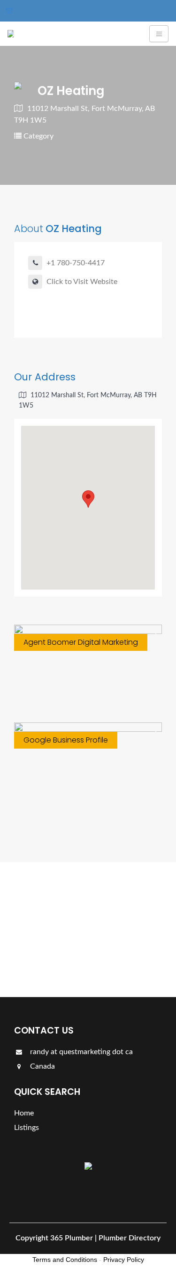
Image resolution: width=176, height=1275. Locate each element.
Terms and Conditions (64, 1259)
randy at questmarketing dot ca (80, 1052)
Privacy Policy (123, 1259)
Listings (41, 958)
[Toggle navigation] (158, 33)
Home (24, 1113)
